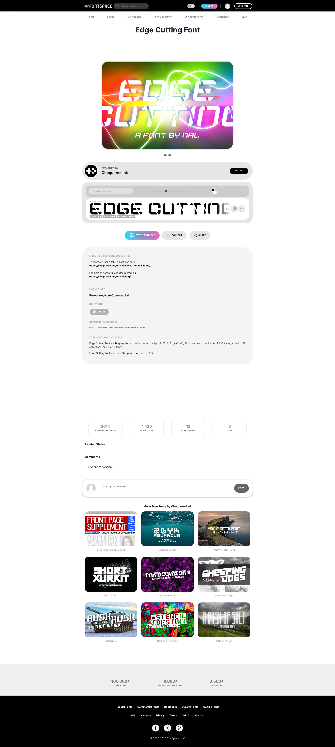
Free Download (145, 235)
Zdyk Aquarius (167, 549)
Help (133, 715)
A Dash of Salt (224, 640)
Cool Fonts (170, 706)
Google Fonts (211, 706)
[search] (131, 6)
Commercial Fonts (148, 706)
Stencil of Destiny (167, 640)
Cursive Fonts (190, 706)
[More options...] (241, 208)
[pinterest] (179, 728)
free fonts (120, 685)
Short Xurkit (111, 595)
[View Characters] (234, 208)
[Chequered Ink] (93, 171)
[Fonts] (98, 6)
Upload (209, 6)
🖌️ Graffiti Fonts (194, 16)
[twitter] (167, 728)
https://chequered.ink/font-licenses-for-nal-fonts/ (119, 265)
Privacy (160, 715)
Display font (122, 343)
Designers (223, 16)
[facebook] (155, 728)
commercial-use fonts (170, 685)
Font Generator (163, 16)
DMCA (185, 715)
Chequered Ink (115, 173)
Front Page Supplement (111, 549)
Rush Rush (111, 640)
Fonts (91, 16)
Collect (177, 235)
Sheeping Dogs (224, 595)
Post (241, 488)
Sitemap (199, 715)
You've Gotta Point (224, 549)
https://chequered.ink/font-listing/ (110, 276)
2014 (105, 426)
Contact (239, 171)
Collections (134, 16)
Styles (110, 16)
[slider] (166, 191)
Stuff (244, 16)
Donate (101, 312)
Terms (173, 715)
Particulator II (167, 595)
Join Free (243, 6)
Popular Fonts (124, 706)
